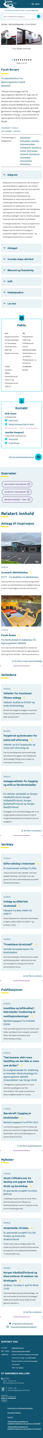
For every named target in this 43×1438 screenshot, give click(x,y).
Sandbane (35, 141)
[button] (8, 35)
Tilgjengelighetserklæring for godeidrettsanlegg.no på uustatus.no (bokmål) (23, 1422)
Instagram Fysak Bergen (15, 484)
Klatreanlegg (25, 141)
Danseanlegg (25, 157)
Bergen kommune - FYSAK (15, 500)
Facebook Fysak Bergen (15, 492)
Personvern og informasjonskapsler (20, 1408)
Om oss (10, 1417)
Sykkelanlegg (25, 147)
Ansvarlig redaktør (14, 1413)
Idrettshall (24, 154)
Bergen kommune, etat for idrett (21, 424)
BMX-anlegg (32, 151)
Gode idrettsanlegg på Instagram (23, 1327)
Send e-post (13, 420)
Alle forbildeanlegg (16, 24)
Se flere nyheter (33, 1312)
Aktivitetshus (25, 137)
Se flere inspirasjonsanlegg (28, 661)
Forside (4, 24)
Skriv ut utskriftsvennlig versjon (21, 457)
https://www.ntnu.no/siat (21, 1351)
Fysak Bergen (14, 443)
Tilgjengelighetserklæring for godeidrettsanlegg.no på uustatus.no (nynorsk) (24, 1428)
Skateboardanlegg (27, 144)
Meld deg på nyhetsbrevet (22, 1323)
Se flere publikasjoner (30, 1145)
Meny (37, 4)
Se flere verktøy (33, 975)
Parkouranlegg (26, 161)
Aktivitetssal (34, 154)
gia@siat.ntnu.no (18, 1348)
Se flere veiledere (33, 830)
